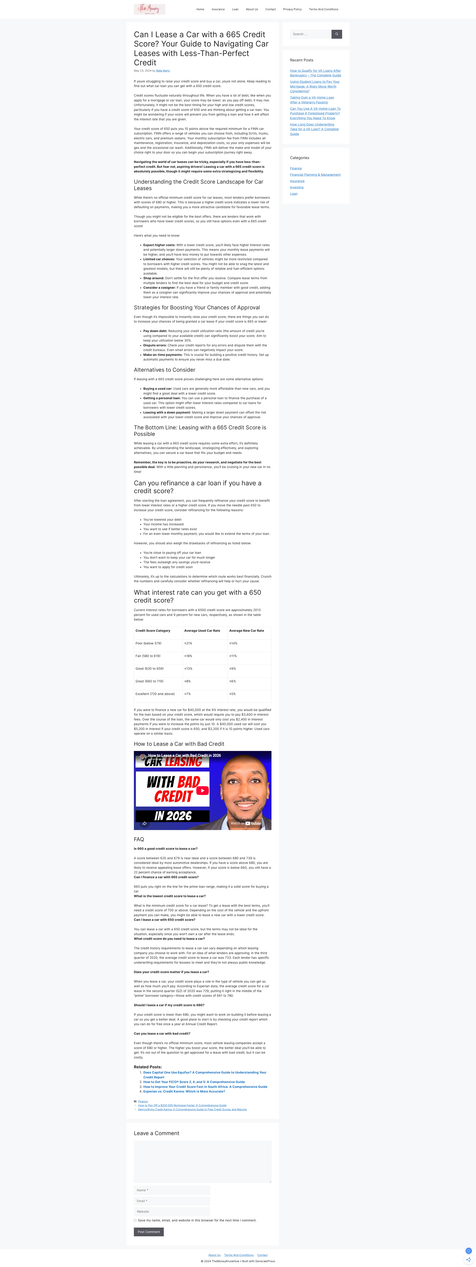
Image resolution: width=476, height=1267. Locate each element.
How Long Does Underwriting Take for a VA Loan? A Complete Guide (314, 129)
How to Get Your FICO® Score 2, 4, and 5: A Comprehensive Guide (194, 1082)
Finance (143, 1101)
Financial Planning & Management (315, 175)
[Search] (337, 34)
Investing (296, 187)
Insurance (218, 9)
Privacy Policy (292, 9)
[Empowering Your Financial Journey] (149, 9)
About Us (252, 9)
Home (200, 9)
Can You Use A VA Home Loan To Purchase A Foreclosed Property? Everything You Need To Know (315, 113)
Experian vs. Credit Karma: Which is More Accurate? (184, 1091)
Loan (235, 9)
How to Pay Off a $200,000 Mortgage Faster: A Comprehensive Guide (182, 1105)
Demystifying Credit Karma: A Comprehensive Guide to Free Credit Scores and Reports (192, 1109)
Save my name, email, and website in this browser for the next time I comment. (197, 1220)
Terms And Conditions (323, 9)
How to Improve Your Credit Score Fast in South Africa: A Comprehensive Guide (205, 1087)
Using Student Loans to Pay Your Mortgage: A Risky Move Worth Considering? (315, 86)
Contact (271, 9)
